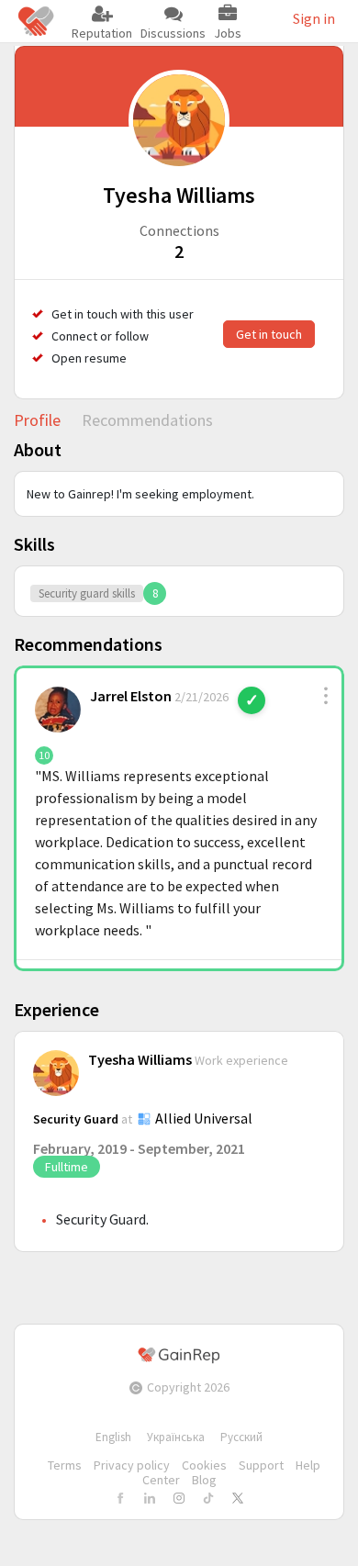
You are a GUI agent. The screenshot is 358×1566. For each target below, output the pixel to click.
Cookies (204, 1465)
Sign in (314, 18)
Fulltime (66, 1166)
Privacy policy (132, 1465)
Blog (204, 1479)
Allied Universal (203, 1118)
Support (261, 1465)
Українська (176, 1437)
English (113, 1437)
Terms (65, 1465)
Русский (241, 1437)
